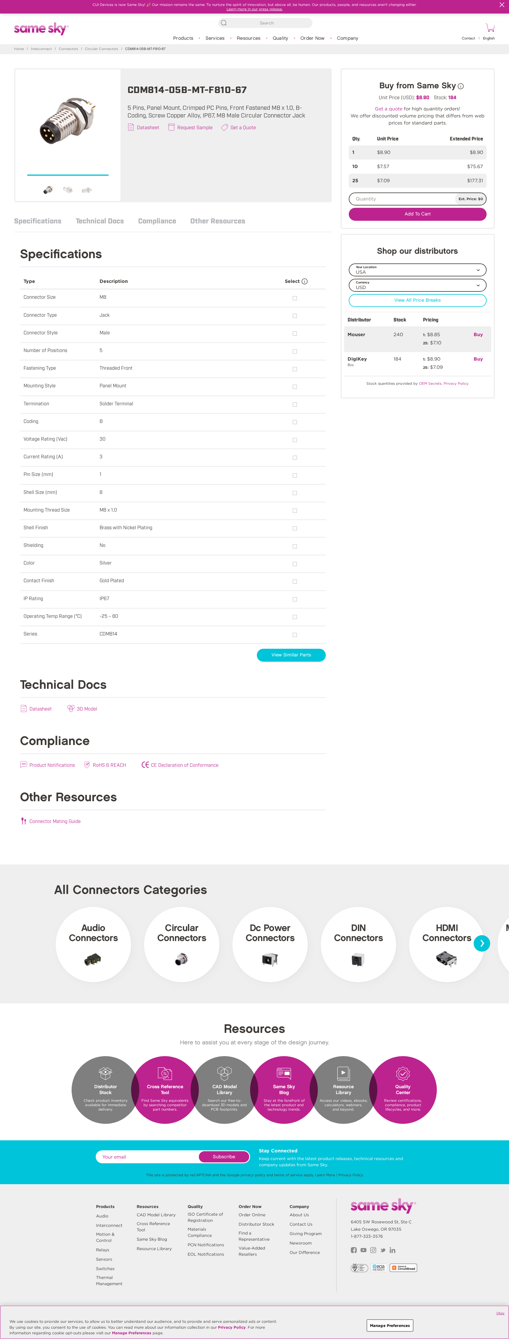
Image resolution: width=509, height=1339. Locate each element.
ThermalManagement (109, 1280)
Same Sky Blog (152, 1239)
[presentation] (482, 943)
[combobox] (265, 23)
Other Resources (217, 220)
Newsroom (301, 1243)
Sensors (104, 1259)
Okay (500, 1313)
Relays (102, 1249)
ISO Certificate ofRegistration (205, 1217)
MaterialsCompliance (200, 1232)
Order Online (252, 1214)
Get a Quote (243, 127)
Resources (248, 38)
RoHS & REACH (109, 765)
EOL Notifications (206, 1254)
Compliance (157, 220)
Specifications (38, 220)
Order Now (312, 38)
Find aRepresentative (254, 1236)
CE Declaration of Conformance (185, 765)
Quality (280, 38)
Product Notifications (52, 765)
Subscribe (224, 1157)
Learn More (325, 1175)
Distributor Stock (256, 1224)
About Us (299, 1214)
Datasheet (148, 127)
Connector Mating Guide (55, 821)
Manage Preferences (131, 1333)
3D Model (87, 708)
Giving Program (306, 1233)
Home (19, 49)
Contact (468, 38)
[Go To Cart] (489, 29)
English (489, 38)
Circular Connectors (101, 49)
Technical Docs (100, 220)
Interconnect (41, 49)
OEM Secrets (430, 383)
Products (183, 38)
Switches (105, 1268)
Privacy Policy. (456, 383)
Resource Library (154, 1248)
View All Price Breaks (417, 300)
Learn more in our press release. (255, 9)
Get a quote (388, 109)
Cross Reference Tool (153, 1226)
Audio (102, 1216)
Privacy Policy (350, 1175)
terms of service (288, 1175)
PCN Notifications (206, 1244)
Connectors (68, 49)
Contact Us (301, 1224)
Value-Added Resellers (252, 1251)
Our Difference (305, 1252)
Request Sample (195, 127)
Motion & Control (105, 1237)
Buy (478, 334)
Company (347, 38)
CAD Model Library (156, 1214)
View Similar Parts (291, 655)
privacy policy (253, 1175)
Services (215, 38)
